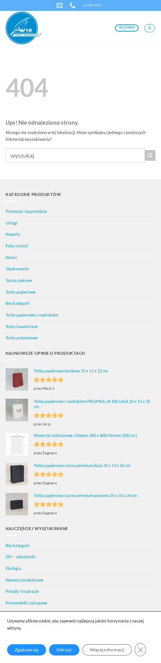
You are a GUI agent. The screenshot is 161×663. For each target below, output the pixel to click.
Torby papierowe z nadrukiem (32, 314)
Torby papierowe (21, 291)
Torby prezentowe (22, 337)
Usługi (12, 222)
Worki (11, 257)
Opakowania (17, 268)
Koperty (13, 234)
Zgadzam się (27, 649)
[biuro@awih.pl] (60, 5)
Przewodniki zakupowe (26, 602)
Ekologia (13, 568)
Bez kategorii (18, 303)
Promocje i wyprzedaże (26, 211)
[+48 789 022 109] (74, 5)
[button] (149, 28)
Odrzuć (64, 649)
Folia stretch (17, 245)
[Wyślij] (150, 155)
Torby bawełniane (22, 326)
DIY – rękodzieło (21, 556)
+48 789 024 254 (92, 5)
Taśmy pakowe (19, 280)
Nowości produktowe (24, 579)
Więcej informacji (107, 649)
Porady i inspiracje (22, 591)
